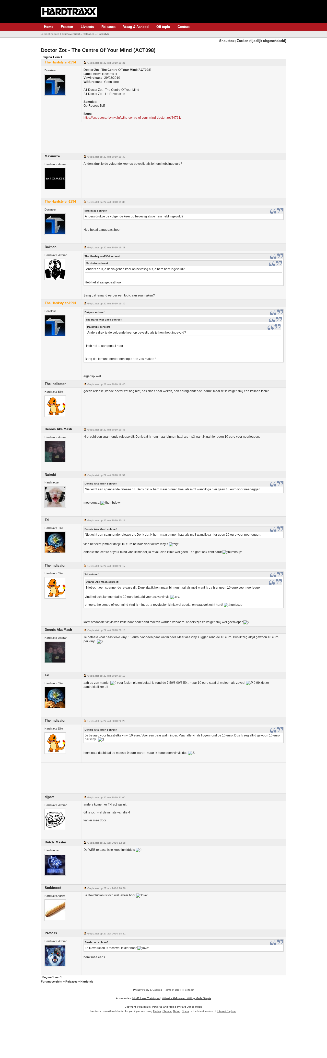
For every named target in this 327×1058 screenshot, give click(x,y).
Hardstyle (104, 33)
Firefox (157, 1011)
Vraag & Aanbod (136, 27)
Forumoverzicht (70, 33)
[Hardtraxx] (69, 11)
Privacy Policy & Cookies (147, 989)
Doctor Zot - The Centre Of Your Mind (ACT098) (98, 50)
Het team (188, 989)
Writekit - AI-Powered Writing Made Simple (186, 998)
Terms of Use (172, 989)
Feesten (67, 27)
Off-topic (163, 27)
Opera (185, 1011)
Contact (184, 27)
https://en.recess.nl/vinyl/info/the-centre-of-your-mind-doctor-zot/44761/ (132, 117)
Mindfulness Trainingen (146, 998)
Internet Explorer (226, 1011)
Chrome (167, 1011)
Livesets (87, 27)
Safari (176, 1011)
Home (48, 27)
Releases (108, 27)
